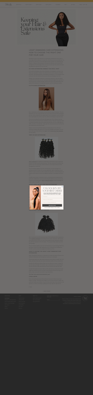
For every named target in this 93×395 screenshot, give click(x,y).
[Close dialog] (62, 186)
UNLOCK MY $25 (52, 205)
